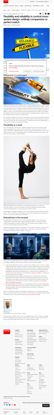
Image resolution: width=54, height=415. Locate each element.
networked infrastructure (15, 282)
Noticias (16, 5)
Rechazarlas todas (27, 71)
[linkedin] (45, 13)
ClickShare (17, 330)
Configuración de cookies (14, 71)
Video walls (17, 357)
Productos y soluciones (8, 5)
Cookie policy (15, 67)
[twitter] (43, 13)
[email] (48, 13)
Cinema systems (18, 347)
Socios (42, 5)
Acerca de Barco (36, 5)
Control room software (31, 347)
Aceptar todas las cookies (39, 71)
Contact (40, 364)
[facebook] (40, 13)
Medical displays (30, 330)
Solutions (17, 364)
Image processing (30, 353)
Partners (28, 372)
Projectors (17, 339)
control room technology (20, 60)
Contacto (21, 5)
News (28, 383)
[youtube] (15, 405)
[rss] (12, 405)
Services (40, 336)
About (40, 372)
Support (28, 364)
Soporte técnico (28, 5)
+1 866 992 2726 (8, 398)
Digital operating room (43, 330)
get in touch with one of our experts (31, 294)
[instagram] (4, 405)
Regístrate (45, 405)
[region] (26, 67)
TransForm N (34, 272)
